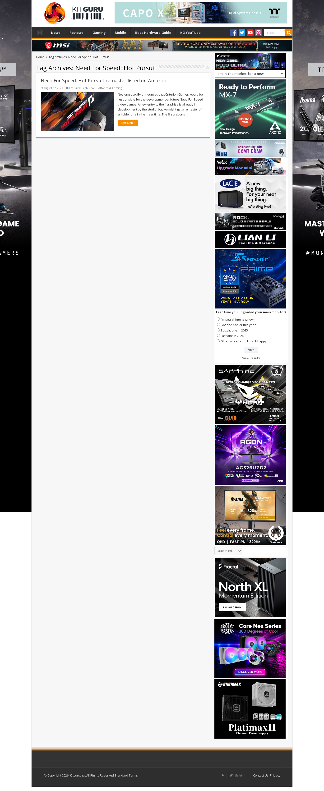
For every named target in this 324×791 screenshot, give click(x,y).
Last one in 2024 (232, 336)
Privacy (275, 775)
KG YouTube (190, 32)
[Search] (288, 32)
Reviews (76, 32)
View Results (251, 358)
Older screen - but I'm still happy (244, 341)
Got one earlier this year (238, 325)
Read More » (128, 122)
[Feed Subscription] (207, 67)
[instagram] (241, 775)
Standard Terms (126, 775)
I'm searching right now (237, 319)
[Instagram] (258, 32)
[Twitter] (242, 32)
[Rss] (223, 775)
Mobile (120, 32)
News (55, 32)
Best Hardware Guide (153, 32)
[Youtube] (250, 32)
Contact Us (260, 775)
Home (40, 32)
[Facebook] (233, 32)
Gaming (99, 32)
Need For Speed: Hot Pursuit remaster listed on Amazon (104, 80)
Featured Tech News (82, 88)
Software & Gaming (109, 88)
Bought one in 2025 (234, 330)
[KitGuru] (73, 11)
